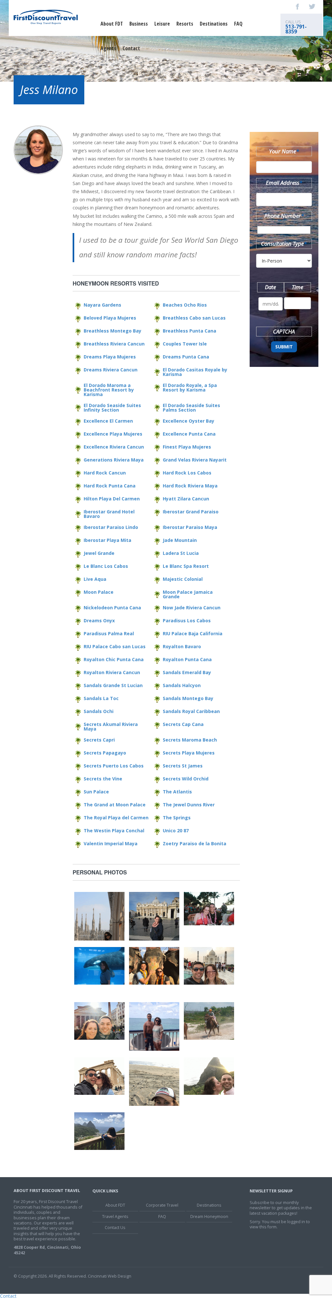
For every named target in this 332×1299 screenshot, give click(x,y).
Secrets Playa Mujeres (189, 753)
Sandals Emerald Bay (187, 672)
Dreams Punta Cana (186, 357)
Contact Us (115, 1227)
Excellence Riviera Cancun (114, 447)
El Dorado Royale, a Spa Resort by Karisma (190, 387)
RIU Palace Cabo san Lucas (115, 646)
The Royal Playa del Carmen (116, 817)
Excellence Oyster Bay (188, 421)
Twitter (311, 6)
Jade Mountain (180, 540)
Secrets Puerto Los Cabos (114, 766)
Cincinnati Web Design (109, 1276)
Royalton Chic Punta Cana (114, 659)
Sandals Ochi (98, 711)
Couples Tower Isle (185, 344)
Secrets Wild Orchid (185, 779)
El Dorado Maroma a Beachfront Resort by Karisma (109, 389)
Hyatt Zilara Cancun (186, 499)
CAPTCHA (284, 331)
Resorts (184, 23)
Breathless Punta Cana (189, 331)
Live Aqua (95, 579)
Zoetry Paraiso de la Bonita (194, 843)
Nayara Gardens (102, 305)
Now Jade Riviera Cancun (191, 607)
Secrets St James (183, 766)
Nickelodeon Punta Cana (112, 607)
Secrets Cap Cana (183, 724)
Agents (108, 48)
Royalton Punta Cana (187, 659)
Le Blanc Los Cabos (106, 566)
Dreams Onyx (99, 620)
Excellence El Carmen (108, 421)
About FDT (112, 23)
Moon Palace (98, 592)
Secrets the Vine (103, 779)
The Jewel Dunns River (189, 805)
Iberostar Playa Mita (107, 540)
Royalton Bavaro (182, 646)
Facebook (297, 6)
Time (297, 287)
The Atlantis (177, 792)
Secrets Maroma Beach (190, 740)
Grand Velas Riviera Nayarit (195, 460)
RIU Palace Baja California (192, 633)
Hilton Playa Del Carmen (112, 499)
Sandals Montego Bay (188, 698)
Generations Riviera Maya (114, 460)
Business (138, 23)
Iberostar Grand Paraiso (191, 512)
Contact (131, 48)
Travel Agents (115, 1216)
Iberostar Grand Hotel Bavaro (109, 514)
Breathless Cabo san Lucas (194, 318)
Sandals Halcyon (182, 685)
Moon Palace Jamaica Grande (188, 594)
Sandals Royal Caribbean (191, 711)
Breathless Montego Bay (112, 331)
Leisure (162, 23)
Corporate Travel (162, 1205)
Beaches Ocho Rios (185, 305)
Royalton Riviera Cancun (112, 672)
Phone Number (284, 215)
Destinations (214, 23)
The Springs (177, 817)
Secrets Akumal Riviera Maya (111, 726)
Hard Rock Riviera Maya (190, 486)
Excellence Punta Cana (189, 434)
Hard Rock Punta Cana (110, 486)
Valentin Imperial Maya (110, 843)
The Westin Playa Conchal (114, 830)
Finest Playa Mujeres (187, 447)
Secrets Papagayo (105, 753)
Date (270, 287)
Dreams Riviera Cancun (110, 370)
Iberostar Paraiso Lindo (111, 527)
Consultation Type (284, 243)
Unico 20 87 (176, 830)
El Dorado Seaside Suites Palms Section (191, 407)
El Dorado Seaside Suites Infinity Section (112, 407)
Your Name (284, 151)
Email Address (284, 182)
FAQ (238, 23)
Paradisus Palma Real (109, 633)
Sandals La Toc (101, 698)
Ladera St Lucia (181, 553)
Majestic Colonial (183, 579)
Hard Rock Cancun (105, 473)
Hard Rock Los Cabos (187, 473)
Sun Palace (96, 792)
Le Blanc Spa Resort (186, 566)
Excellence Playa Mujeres (113, 434)
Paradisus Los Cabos (187, 620)
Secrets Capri (99, 740)
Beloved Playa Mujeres (110, 318)
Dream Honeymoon (209, 1216)
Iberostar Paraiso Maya (190, 527)
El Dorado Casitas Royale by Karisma (195, 372)
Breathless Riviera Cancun (114, 344)
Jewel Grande (99, 553)
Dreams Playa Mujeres (110, 357)
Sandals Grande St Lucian (113, 685)
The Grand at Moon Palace (115, 805)
